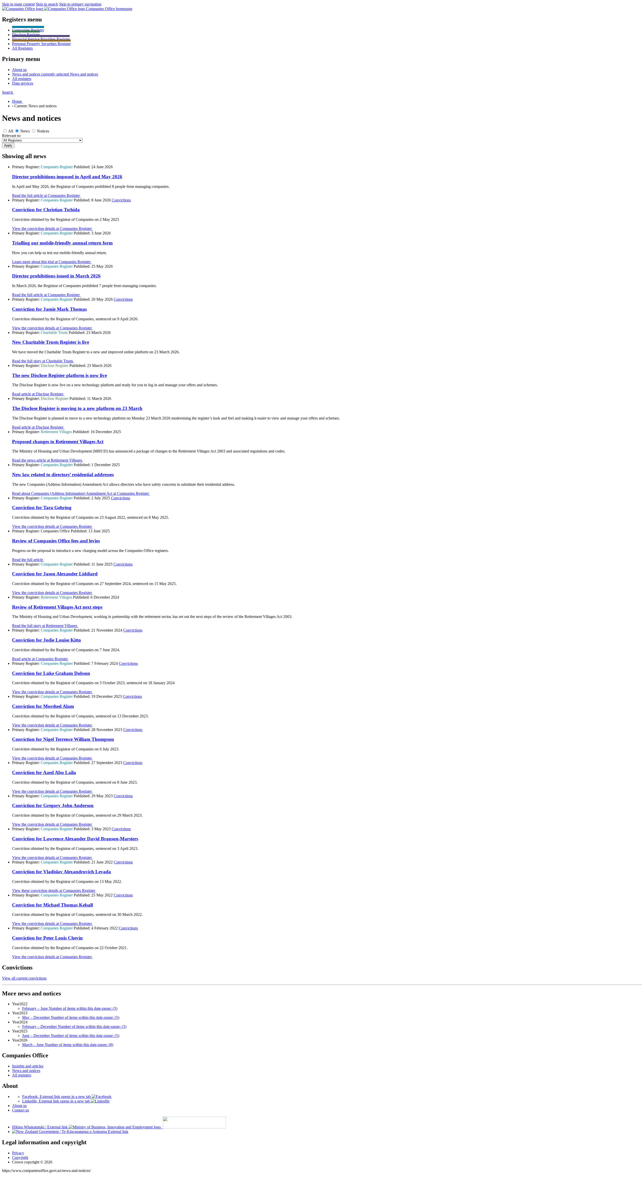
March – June (67, 1045)
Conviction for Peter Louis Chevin (47, 938)
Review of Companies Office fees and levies (56, 540)
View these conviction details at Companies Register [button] (54, 890)
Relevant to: (11, 135)
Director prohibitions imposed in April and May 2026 (67, 176)
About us (19, 1105)
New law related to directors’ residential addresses (63, 474)
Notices (43, 131)
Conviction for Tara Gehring (41, 507)
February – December (74, 1026)
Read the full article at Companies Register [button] (46, 195)
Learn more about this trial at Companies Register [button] (52, 262)
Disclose (26, 34)
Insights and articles (27, 1066)
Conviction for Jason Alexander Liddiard (55, 573)
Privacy (18, 1153)
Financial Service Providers (41, 39)
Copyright (20, 1157)
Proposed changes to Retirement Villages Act (57, 441)
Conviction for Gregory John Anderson (53, 805)
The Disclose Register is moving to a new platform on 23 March (77, 408)
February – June (69, 1008)
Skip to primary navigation (80, 4)
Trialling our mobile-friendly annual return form (62, 243)
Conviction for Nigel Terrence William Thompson (63, 739)
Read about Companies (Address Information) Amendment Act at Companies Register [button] (81, 493)
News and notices (26, 1070)
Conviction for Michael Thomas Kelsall (52, 905)
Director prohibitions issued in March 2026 (56, 276)
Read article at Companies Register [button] (40, 659)
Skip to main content (18, 4)
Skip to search (47, 4)
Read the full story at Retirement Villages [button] (45, 626)
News (25, 131)
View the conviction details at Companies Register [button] (52, 228)
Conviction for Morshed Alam (43, 706)
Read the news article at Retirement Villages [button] (47, 460)
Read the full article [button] (28, 560)
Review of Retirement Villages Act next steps (57, 607)
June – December (70, 1035)
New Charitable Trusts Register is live (50, 342)
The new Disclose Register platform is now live (59, 375)
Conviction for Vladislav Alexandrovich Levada (61, 871)
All (22, 48)
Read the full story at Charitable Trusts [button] (43, 361)
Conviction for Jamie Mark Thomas (49, 309)
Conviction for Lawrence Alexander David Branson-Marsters (75, 838)
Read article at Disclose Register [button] (38, 394)
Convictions (121, 200)
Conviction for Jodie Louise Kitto (46, 640)
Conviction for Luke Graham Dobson (51, 673)
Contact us (20, 1110)
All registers (21, 1075)
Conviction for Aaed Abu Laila (44, 772)
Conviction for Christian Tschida (46, 209)
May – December (70, 1017)
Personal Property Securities (41, 44)
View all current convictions (24, 978)
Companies (28, 30)
